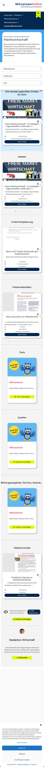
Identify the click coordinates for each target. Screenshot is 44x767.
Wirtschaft (18, 15)
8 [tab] (34, 149)
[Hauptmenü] (4, 5)
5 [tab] (24, 149)
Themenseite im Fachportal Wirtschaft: (16, 37)
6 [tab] (27, 149)
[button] (41, 725)
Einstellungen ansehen (22, 760)
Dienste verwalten (22, 742)
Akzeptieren (22, 748)
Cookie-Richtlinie (12, 764)
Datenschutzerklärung (24, 764)
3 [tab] (18, 149)
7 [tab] (31, 149)
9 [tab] (35, 341)
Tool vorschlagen (23, 397)
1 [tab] (11, 149)
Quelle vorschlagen (23, 462)
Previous (2, 122)
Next (41, 122)
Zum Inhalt (22, 142)
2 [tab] (15, 149)
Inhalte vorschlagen (23, 527)
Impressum (34, 764)
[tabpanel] (22, 122)
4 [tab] (21, 149)
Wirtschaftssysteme (10, 22)
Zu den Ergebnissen (34, 612)
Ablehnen (22, 754)
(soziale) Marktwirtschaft (13, 26)
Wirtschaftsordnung (10, 19)
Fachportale (8, 15)
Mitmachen (23, 658)
